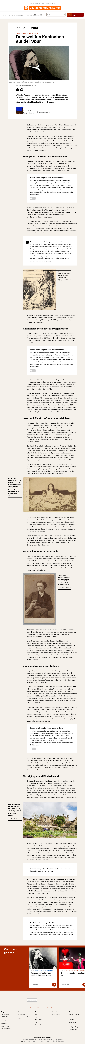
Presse (71, 1017)
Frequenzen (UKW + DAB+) (24, 1018)
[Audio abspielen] (54, 985)
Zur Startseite (32, 1000)
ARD (29, 1041)
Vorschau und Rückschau (5, 1015)
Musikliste (34, 15)
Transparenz (72, 1022)
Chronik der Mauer (58, 1041)
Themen (3, 15)
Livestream (21, 1014)
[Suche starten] (63, 14)
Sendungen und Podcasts (6, 1020)
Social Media (56, 1017)
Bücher (19, 27)
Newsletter (38, 1019)
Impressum (59, 1039)
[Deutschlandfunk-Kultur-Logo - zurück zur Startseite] (42, 8)
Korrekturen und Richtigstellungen (74, 1026)
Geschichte (27, 27)
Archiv (40, 15)
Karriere (71, 1019)
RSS (36, 1022)
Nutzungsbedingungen (46, 1039)
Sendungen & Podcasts (23, 15)
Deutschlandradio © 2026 (42, 1037)
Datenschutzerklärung (62, 187)
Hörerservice (56, 1014)
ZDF (34, 1041)
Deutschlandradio (74, 1014)
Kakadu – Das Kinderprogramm (6, 1027)
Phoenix (41, 1041)
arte (48, 1041)
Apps (36, 1017)
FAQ (36, 1014)
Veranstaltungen (40, 1025)
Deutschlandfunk (35, 3)
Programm (11, 15)
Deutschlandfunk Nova (48, 3)
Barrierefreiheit (73, 1029)
